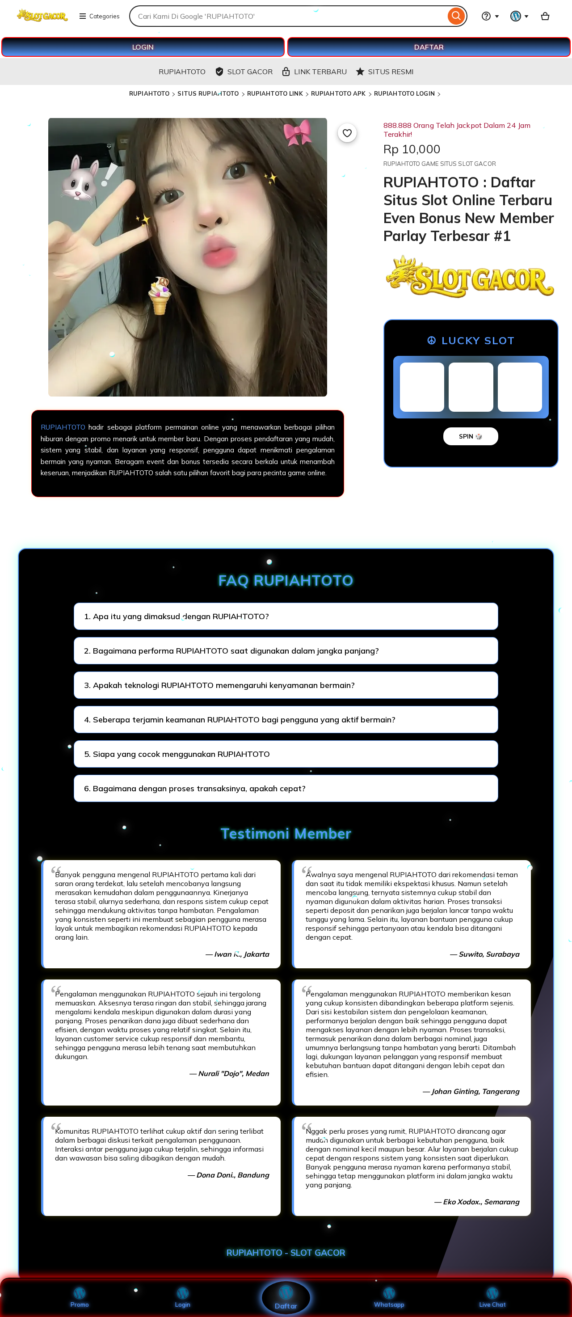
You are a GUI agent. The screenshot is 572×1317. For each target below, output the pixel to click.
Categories (104, 16)
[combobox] (287, 16)
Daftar (286, 1305)
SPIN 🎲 (471, 436)
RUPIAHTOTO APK (338, 93)
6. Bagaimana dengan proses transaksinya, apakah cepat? (195, 788)
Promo (80, 1304)
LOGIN (143, 46)
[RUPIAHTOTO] (42, 21)
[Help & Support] (490, 16)
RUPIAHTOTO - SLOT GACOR (286, 1252)
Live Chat (492, 1304)
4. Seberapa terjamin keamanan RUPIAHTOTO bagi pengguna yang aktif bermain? (239, 719)
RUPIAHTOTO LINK (275, 93)
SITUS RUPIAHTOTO (208, 93)
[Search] (456, 16)
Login (182, 1304)
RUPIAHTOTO (149, 93)
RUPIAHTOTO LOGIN (404, 93)
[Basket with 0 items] (545, 16)
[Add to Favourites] (347, 132)
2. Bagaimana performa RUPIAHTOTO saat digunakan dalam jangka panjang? (231, 651)
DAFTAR (429, 46)
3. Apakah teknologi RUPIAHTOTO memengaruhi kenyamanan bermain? (219, 685)
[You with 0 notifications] (519, 16)
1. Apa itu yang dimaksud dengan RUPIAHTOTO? (176, 616)
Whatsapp (389, 1304)
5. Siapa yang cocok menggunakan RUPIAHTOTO (177, 754)
